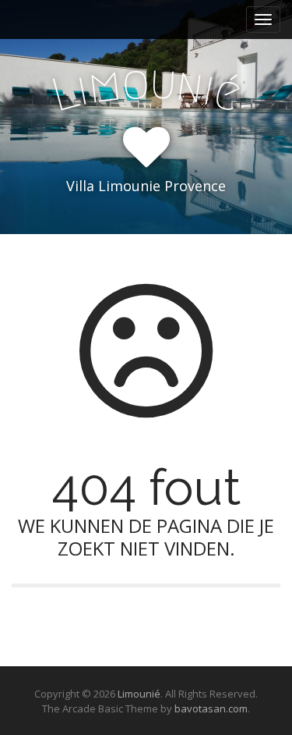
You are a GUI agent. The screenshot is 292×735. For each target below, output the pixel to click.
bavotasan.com (211, 708)
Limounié (139, 694)
